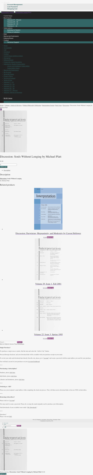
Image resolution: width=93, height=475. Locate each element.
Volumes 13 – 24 (12, 24)
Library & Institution (13, 32)
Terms (59, 419)
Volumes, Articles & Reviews (13, 92)
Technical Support (13, 42)
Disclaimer (7, 58)
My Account (7, 72)
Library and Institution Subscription (18, 66)
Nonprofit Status (9, 74)
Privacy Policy (8, 76)
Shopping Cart (12, 9)
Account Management (14, 4)
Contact (6, 40)
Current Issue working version (13, 56)
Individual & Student (13, 30)
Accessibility (8, 48)
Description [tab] (7, 170)
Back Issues (7, 18)
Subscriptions (8, 28)
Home (6, 46)
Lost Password (12, 7)
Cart (5, 50)
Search (5, 424)
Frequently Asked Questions (13, 62)
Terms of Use (8, 80)
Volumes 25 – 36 (12, 22)
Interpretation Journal (48, 105)
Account (7, 2)
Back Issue (58, 105)
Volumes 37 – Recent (14, 20)
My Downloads (31, 407)
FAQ (10, 416)
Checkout (7, 52)
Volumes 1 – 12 (9, 82)
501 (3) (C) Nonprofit (37, 419)
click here (12, 372)
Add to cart (4, 167)
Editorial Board (8, 60)
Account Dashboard (34, 361)
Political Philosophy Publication (32, 105)
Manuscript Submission (11, 70)
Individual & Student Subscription (14, 64)
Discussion (66, 105)
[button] (1, 109)
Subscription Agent (13, 68)
